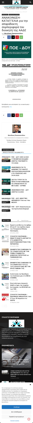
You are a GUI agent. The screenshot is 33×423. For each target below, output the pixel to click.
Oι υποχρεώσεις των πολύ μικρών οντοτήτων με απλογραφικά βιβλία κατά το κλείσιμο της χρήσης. (16, 362)
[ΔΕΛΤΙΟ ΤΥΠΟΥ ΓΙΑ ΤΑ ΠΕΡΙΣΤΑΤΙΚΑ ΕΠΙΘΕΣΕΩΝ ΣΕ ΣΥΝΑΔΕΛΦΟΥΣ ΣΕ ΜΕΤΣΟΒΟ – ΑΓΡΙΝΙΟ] (6, 182)
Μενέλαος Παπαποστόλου (13, 33)
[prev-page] (3, 215)
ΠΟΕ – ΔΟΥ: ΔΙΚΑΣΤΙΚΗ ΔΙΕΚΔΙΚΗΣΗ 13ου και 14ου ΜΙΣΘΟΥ (20, 200)
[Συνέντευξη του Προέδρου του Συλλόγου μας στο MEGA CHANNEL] (5, 276)
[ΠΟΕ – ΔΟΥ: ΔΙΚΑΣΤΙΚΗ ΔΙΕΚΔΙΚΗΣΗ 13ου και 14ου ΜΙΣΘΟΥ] (6, 200)
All (18, 220)
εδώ (10, 107)
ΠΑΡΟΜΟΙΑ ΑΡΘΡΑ (8, 150)
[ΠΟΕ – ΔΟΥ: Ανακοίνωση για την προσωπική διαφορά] (6, 209)
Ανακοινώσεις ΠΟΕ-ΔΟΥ (21, 12)
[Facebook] (9, 37)
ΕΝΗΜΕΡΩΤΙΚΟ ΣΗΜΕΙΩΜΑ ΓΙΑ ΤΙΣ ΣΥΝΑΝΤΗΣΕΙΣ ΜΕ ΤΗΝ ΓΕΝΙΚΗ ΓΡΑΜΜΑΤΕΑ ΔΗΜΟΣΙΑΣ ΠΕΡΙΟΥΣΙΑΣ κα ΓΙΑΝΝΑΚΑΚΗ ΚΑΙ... (20, 253)
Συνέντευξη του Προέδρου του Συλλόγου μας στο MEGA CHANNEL (20, 276)
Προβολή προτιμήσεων (16, 416)
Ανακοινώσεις (10, 12)
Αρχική (3, 12)
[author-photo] (16, 133)
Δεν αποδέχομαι (16, 412)
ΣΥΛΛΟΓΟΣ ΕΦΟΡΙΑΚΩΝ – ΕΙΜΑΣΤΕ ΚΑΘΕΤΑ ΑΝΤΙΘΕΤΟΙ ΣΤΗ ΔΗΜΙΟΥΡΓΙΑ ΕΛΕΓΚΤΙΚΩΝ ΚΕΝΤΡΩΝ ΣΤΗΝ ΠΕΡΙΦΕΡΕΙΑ (20, 240)
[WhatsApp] (21, 37)
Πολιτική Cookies (14, 420)
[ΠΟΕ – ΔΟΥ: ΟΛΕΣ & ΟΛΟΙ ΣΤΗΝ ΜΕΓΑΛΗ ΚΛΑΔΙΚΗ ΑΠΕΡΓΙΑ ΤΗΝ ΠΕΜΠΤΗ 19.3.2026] (6, 159)
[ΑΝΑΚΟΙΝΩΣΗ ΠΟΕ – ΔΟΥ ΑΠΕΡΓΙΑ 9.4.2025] (6, 192)
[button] (30, 384)
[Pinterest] (17, 37)
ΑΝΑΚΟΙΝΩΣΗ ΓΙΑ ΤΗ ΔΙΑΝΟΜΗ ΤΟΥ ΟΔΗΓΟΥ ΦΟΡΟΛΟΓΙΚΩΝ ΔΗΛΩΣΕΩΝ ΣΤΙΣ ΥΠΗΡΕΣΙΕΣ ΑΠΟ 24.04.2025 (20, 171)
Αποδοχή (16, 407)
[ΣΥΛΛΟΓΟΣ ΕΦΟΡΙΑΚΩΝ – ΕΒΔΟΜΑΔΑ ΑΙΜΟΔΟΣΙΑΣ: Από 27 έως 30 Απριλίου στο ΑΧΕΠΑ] (5, 297)
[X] (13, 37)
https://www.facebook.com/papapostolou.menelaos (16, 137)
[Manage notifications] (28, 419)
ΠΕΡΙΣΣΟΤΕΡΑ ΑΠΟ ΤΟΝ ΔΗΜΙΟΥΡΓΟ (13, 152)
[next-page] (6, 215)
